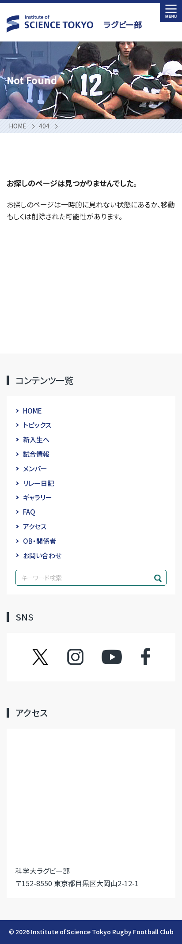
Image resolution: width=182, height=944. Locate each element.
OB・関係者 (39, 540)
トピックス (37, 424)
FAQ (29, 511)
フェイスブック (136, 656)
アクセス (34, 526)
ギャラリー (37, 497)
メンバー (35, 468)
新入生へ (36, 439)
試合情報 (36, 454)
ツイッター (49, 656)
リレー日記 (38, 483)
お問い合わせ (42, 555)
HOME (32, 410)
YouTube (112, 656)
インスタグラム (83, 656)
